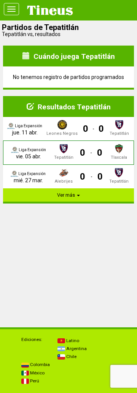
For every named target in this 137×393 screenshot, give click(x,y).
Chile (70, 356)
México (37, 373)
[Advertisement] (68, 257)
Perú (34, 381)
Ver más (66, 195)
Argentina (76, 348)
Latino (72, 340)
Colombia (39, 364)
